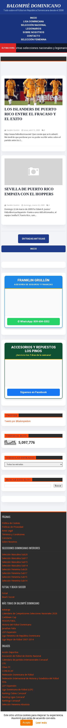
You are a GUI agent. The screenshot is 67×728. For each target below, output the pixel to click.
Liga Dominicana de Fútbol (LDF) (17, 689)
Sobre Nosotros (33, 32)
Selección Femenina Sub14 (14, 580)
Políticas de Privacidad (12, 527)
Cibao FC (6, 667)
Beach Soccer (8, 597)
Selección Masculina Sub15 (15, 562)
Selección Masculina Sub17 (15, 558)
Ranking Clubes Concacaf (14, 693)
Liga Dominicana (33, 21)
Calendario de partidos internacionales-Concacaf (25, 660)
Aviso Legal (7, 530)
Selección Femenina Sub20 (14, 569)
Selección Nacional (33, 25)
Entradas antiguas (33, 238)
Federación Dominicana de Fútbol (18, 674)
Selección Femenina (33, 39)
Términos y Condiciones (13, 534)
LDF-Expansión (9, 632)
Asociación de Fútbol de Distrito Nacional (21, 656)
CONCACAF (7, 671)
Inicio (33, 17)
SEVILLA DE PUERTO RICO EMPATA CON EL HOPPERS (29, 191)
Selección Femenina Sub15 (14, 577)
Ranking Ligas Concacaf (13, 697)
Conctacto (7, 538)
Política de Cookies (11, 523)
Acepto (26, 722)
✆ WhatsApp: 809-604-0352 (33, 321)
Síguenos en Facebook (33, 392)
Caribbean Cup (9, 617)
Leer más (41, 722)
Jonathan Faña (9, 628)
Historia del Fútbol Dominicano (16, 624)
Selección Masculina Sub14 (15, 565)
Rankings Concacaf (11, 700)
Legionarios (33, 28)
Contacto (33, 36)
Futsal (5, 593)
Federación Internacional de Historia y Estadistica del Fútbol (30, 678)
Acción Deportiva (10, 652)
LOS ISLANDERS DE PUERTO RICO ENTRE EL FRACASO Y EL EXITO (30, 114)
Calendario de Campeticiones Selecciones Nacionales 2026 (29, 613)
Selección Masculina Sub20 (15, 554)
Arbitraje (6, 609)
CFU (4, 663)
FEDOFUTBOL (8, 621)
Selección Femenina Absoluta (15, 704)
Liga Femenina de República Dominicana (21, 636)
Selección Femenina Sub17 (14, 573)
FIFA (4, 682)
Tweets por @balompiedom (18, 421)
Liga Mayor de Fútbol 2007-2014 (18, 639)
